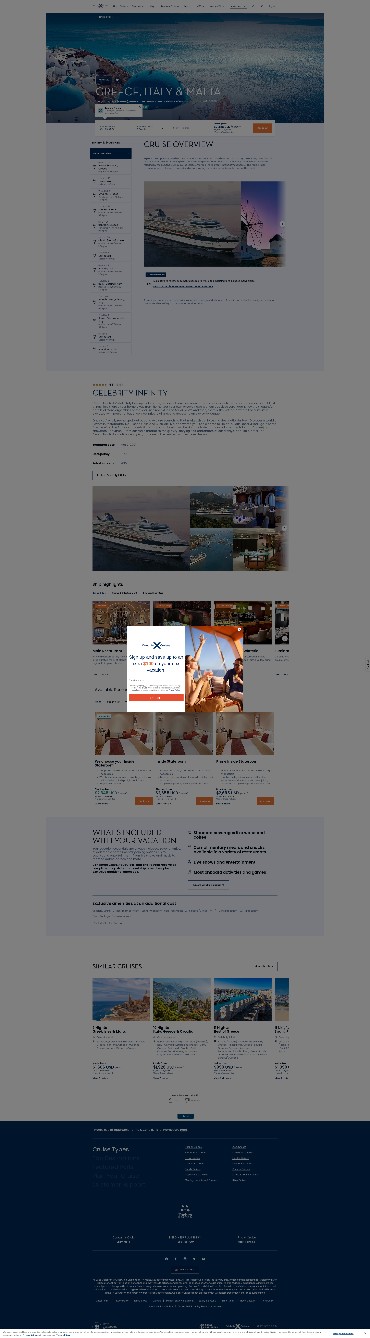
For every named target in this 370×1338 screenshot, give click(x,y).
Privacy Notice (30, 1335)
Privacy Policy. (174, 690)
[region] (185, 1333)
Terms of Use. (63, 1335)
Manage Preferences (343, 1333)
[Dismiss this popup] (239, 629)
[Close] (365, 1333)
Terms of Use (142, 688)
